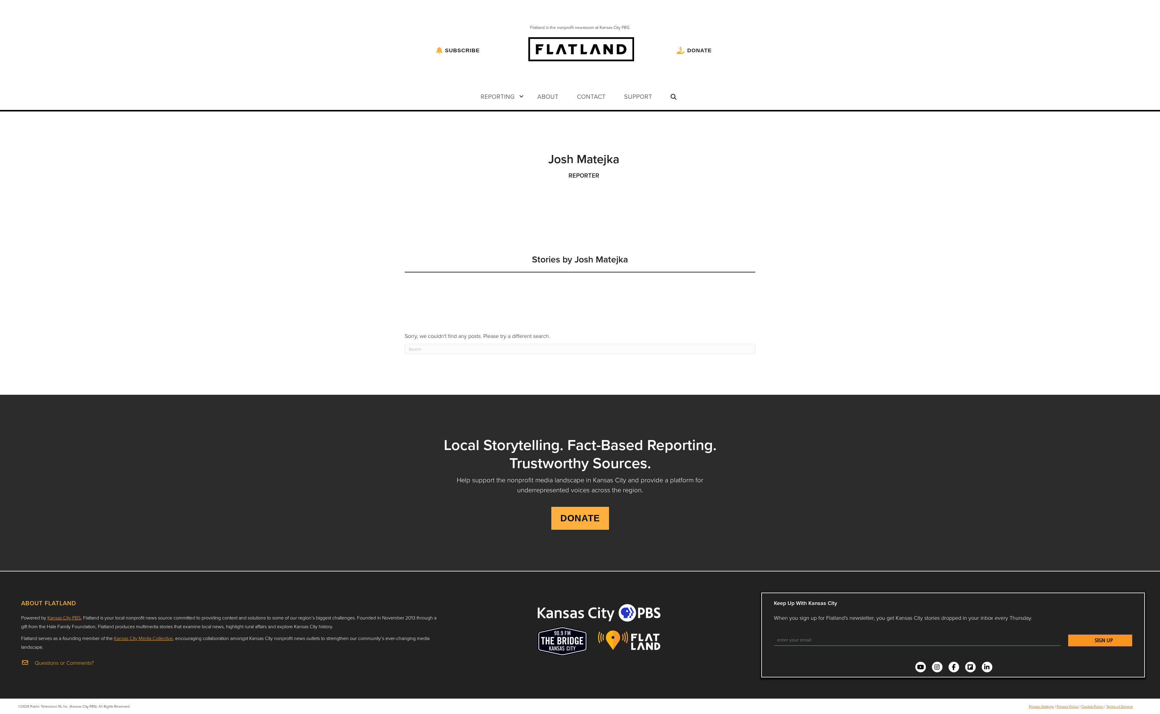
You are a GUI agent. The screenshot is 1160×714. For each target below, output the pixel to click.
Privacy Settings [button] (1041, 706)
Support (638, 96)
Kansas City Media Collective (143, 638)
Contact (591, 96)
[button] (521, 96)
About (548, 96)
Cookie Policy (1092, 706)
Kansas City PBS (64, 617)
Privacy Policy (1068, 706)
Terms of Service (1119, 706)
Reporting (498, 96)
